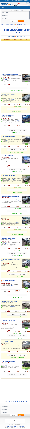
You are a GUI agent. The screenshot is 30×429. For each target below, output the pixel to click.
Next (26, 401)
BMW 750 (20, 171)
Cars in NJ (15, 213)
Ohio (14, 111)
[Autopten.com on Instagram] (13, 424)
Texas (14, 192)
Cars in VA (14, 90)
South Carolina (13, 357)
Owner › (6, 79)
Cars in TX (15, 255)
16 (13, 401)
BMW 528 (20, 213)
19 (19, 401)
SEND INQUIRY (22, 87)
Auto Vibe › (17, 120)
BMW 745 (20, 132)
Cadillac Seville (20, 90)
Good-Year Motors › (12, 179)
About (15, 426)
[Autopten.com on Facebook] (9, 424)
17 (15, 401)
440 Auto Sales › (11, 99)
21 (23, 401)
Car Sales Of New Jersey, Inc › (15, 200)
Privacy (20, 426)
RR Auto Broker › (12, 306)
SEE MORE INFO (12, 87)
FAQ (17, 426)
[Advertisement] (15, 56)
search (21, 21)
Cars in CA (15, 132)
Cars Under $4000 (19, 111)
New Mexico (14, 152)
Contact (23, 426)
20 (21, 401)
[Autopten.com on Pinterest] (11, 424)
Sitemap (11, 426)
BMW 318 (20, 255)
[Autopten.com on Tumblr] (19, 424)
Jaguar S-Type (20, 338)
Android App (7, 426)
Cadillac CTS (20, 297)
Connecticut (14, 276)
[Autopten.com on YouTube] (17, 424)
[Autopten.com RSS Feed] (20, 424)
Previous (8, 401)
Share (29, 2)
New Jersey (14, 234)
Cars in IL (14, 377)
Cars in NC (15, 297)
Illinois (14, 316)
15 (11, 401)
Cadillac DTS (19, 377)
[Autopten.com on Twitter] (15, 424)
